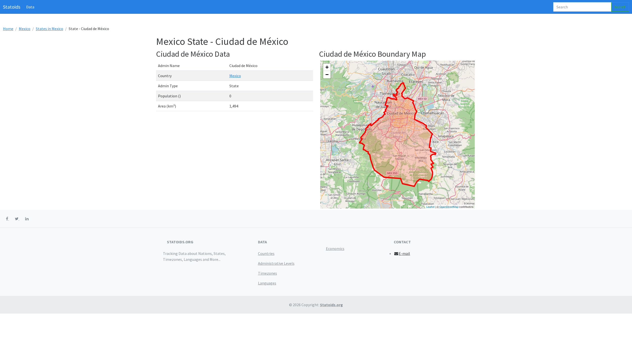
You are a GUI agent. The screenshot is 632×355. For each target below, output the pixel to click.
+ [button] (327, 67)
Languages (267, 283)
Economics (335, 248)
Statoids (11, 7)
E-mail (404, 253)
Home (8, 28)
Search (620, 6)
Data (30, 6)
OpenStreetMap (448, 207)
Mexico (24, 28)
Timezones (267, 273)
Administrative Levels (276, 263)
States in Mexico (49, 28)
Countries (266, 253)
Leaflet (430, 207)
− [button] (327, 74)
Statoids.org (331, 304)
